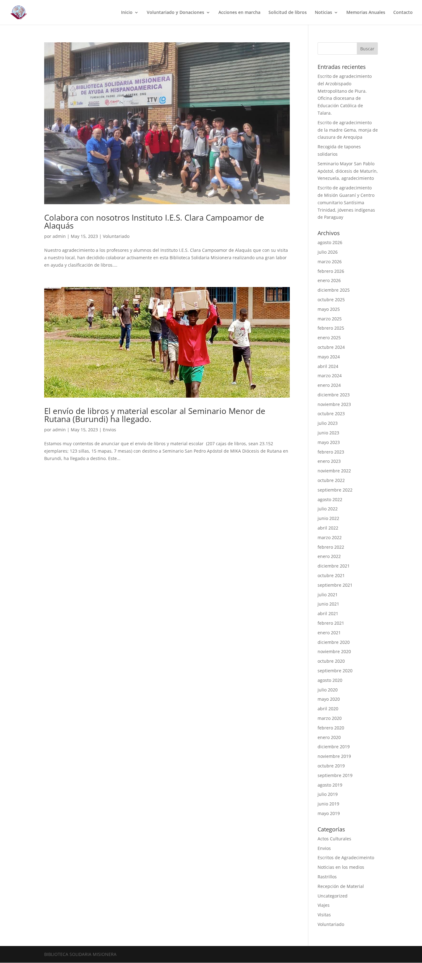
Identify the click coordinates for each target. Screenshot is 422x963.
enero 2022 (329, 556)
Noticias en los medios (341, 867)
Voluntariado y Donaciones (175, 12)
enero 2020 (329, 737)
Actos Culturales (334, 839)
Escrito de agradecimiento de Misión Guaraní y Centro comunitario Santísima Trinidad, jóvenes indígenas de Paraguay (346, 202)
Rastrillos (327, 877)
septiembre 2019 (335, 775)
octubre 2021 (331, 575)
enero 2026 (329, 280)
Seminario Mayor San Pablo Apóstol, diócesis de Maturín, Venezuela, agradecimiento (348, 171)
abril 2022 (328, 528)
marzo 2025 (330, 319)
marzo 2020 (330, 718)
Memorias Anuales (365, 12)
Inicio (127, 12)
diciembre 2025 (334, 290)
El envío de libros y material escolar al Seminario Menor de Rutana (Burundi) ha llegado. (154, 414)
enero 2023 (329, 461)
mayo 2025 (329, 309)
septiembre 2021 (335, 585)
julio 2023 (328, 423)
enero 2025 (329, 337)
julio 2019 (328, 794)
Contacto (403, 12)
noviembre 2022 (334, 471)
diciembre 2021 (334, 566)
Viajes (324, 905)
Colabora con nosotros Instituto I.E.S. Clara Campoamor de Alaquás (154, 221)
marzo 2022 (330, 537)
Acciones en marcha (239, 12)
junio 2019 (328, 804)
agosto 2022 (330, 499)
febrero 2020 (331, 728)
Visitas (324, 915)
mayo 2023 (329, 442)
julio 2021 (328, 595)
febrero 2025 (331, 328)
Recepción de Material (341, 886)
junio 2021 (328, 604)
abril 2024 (328, 366)
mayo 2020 (329, 699)
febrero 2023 (331, 452)
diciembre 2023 (334, 395)
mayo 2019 (329, 813)
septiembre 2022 (335, 490)
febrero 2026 (331, 271)
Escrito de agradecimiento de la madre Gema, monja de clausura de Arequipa (348, 130)
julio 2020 (328, 690)
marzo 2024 (330, 375)
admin (59, 236)
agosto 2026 (330, 242)
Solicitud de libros (287, 12)
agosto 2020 (330, 680)
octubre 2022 (331, 480)
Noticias (323, 12)
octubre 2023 (331, 413)
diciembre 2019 (334, 747)
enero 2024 (329, 385)
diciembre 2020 (334, 642)
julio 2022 (328, 509)
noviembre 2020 (334, 651)
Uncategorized (333, 896)
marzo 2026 (330, 261)
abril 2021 (328, 613)
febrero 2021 (331, 623)
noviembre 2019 (334, 756)
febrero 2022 (331, 547)
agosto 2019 (330, 785)
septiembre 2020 (335, 671)
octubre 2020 (331, 661)
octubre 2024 (331, 347)
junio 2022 (328, 518)
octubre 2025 (331, 299)
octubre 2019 (331, 766)
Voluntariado (116, 236)
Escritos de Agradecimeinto (346, 857)
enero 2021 (329, 633)
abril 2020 (328, 709)
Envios (109, 430)
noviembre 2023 (334, 404)
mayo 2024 (329, 357)
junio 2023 (328, 433)
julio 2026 (328, 252)
